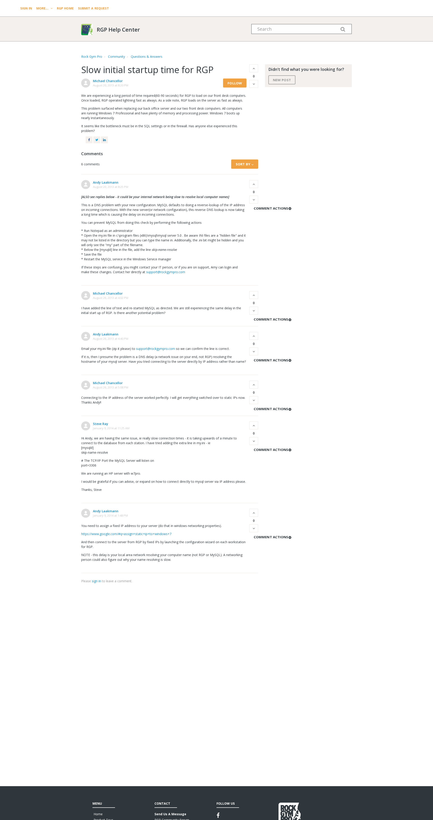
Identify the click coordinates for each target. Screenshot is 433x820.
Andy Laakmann (105, 182)
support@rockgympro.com (165, 272)
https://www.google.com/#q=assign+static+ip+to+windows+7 (126, 534)
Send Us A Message (170, 814)
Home (98, 814)
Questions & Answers (146, 56)
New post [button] (282, 80)
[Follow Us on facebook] (218, 815)
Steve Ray (100, 424)
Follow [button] (235, 83)
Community (116, 56)
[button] (253, 68)
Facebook (89, 139)
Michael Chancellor (108, 81)
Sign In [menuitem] (26, 8)
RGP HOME (65, 8)
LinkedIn (104, 139)
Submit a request (93, 8)
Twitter (96, 139)
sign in (96, 581)
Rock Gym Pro (91, 56)
